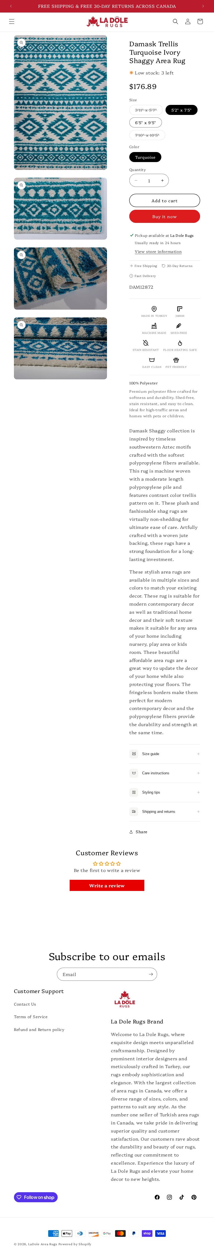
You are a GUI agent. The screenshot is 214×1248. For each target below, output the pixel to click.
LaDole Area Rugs (42, 1244)
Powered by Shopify (75, 1244)
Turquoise (145, 157)
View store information (158, 251)
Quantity (137, 169)
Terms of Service (31, 1016)
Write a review (107, 885)
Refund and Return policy (39, 1029)
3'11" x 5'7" (149, 111)
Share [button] (141, 831)
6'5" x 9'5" (145, 122)
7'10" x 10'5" (150, 136)
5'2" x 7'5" (181, 110)
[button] (12, 21)
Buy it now (164, 216)
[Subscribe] (151, 974)
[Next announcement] (203, 6)
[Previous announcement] (11, 6)
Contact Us (25, 1004)
